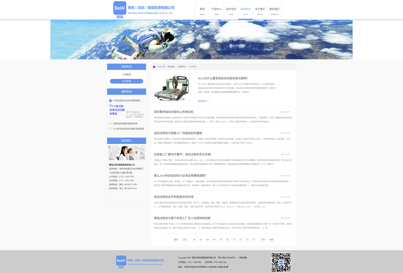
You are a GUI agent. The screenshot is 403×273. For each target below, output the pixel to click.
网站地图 (242, 258)
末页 (271, 240)
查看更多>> (203, 101)
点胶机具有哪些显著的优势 (125, 123)
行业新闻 (192, 67)
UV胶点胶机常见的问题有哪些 (126, 100)
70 (221, 240)
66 (194, 240)
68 (208, 240)
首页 (176, 240)
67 (201, 240)
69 (214, 240)
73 (241, 240)
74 (247, 240)
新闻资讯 (182, 67)
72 (234, 240)
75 (254, 240)
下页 (263, 240)
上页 (184, 240)
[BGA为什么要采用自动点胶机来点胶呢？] (172, 75)
